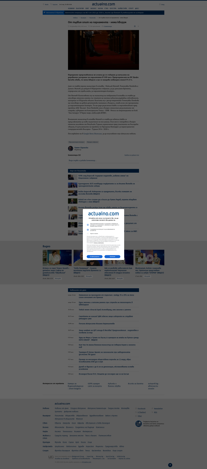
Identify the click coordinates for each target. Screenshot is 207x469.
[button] (103, 233)
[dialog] (103, 234)
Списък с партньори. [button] (99, 242)
